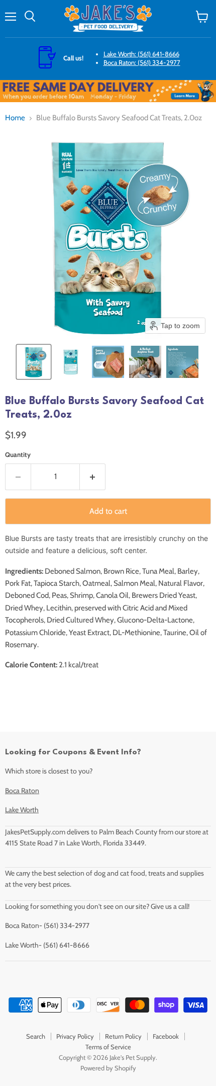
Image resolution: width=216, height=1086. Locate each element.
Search (35, 1036)
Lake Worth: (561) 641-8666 (141, 54)
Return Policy (123, 1036)
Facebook (166, 1036)
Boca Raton (22, 790)
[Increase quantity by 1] (92, 476)
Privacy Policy (75, 1036)
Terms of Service (108, 1047)
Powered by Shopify (108, 1068)
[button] (34, 362)
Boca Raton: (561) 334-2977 (141, 62)
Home (15, 118)
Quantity (18, 454)
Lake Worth (22, 809)
